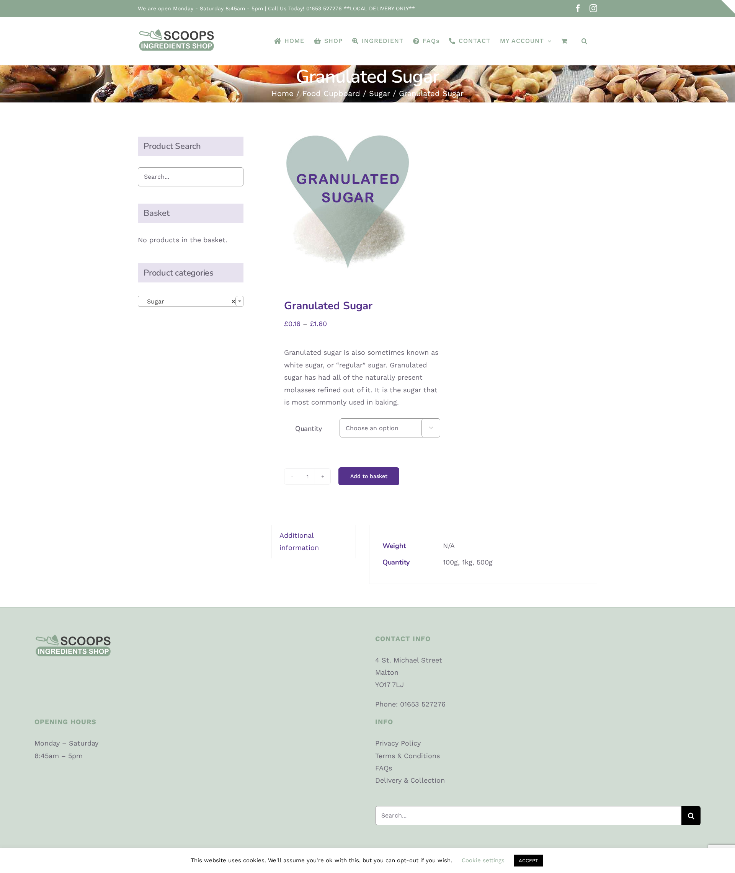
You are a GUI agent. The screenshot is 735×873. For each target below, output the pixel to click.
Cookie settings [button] (483, 860)
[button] (584, 41)
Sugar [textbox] (188, 301)
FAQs (383, 768)
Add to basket (368, 476)
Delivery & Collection (410, 780)
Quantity (308, 428)
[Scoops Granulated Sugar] (349, 202)
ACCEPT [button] (528, 860)
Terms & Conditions (407, 756)
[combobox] (190, 301)
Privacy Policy (398, 743)
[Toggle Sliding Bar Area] (728, 7)
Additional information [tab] (299, 541)
